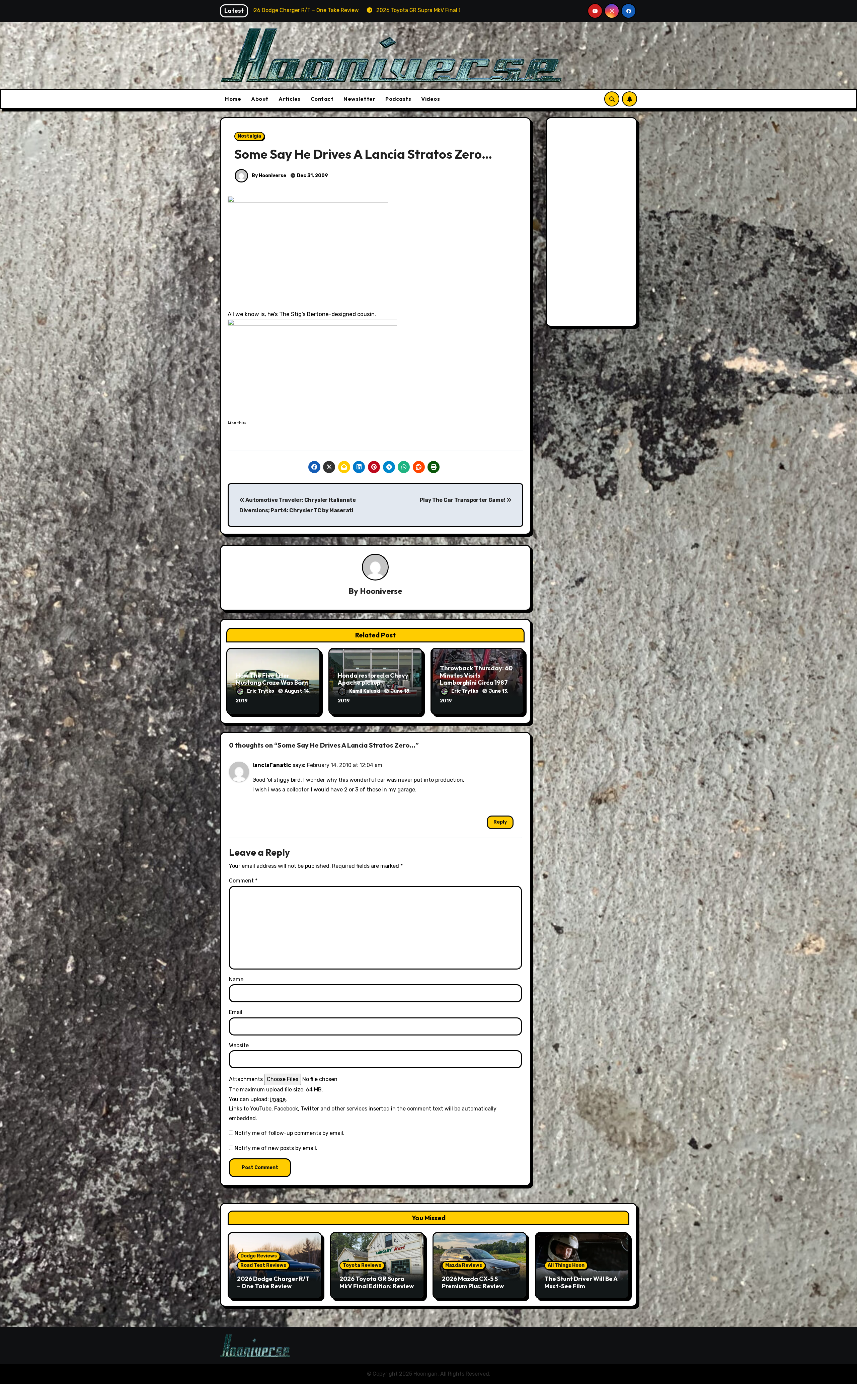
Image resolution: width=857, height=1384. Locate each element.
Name (236, 979)
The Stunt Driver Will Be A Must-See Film (580, 1282)
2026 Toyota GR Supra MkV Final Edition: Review (376, 1282)
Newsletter (359, 98)
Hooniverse (381, 591)
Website (239, 1045)
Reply (500, 822)
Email (235, 1012)
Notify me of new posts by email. (276, 1148)
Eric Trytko (261, 691)
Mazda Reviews (463, 1265)
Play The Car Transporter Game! (463, 500)
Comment (243, 880)
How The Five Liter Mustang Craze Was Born (272, 679)
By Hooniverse (268, 175)
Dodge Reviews (258, 1256)
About (259, 98)
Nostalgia (249, 136)
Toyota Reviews (362, 1265)
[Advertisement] (592, 223)
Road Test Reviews (263, 1265)
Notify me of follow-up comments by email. (289, 1133)
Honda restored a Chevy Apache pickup (373, 679)
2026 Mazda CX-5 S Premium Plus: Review (473, 1282)
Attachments (246, 1079)
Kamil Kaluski (365, 691)
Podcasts (398, 98)
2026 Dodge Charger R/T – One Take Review (273, 1282)
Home (233, 98)
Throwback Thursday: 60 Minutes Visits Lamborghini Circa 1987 (476, 675)
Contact (322, 98)
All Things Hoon (566, 1265)
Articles (290, 98)
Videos (430, 98)
